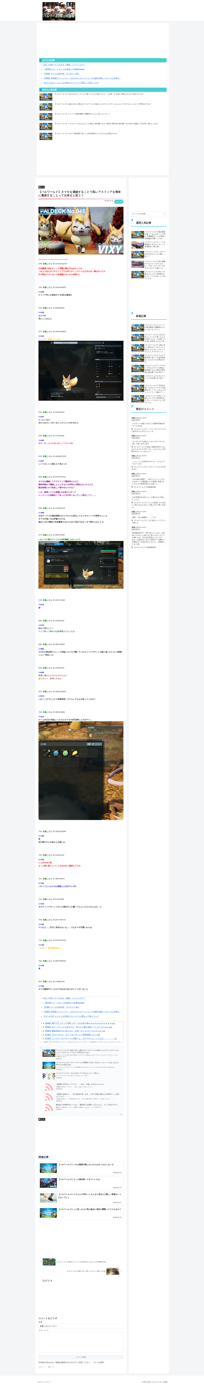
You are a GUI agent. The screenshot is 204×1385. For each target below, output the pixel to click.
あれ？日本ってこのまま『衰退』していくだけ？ (64, 65)
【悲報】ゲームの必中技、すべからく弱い (61, 74)
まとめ (42, 187)
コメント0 (118, 202)
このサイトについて (44, 1382)
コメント (43, 1330)
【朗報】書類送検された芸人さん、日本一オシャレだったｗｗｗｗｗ (73, 1031)
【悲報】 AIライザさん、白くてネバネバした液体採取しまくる (71, 1035)
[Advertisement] (102, 43)
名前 (40, 1322)
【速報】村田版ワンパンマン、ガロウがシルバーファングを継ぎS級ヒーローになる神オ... (82, 78)
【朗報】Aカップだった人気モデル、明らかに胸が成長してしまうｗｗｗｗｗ (77, 1027)
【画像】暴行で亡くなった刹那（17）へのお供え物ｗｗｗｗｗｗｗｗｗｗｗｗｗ (78, 1023)
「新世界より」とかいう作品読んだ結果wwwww (64, 69)
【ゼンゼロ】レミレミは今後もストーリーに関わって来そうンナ (71, 83)
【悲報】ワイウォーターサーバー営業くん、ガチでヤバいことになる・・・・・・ (79, 1038)
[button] (164, 214)
